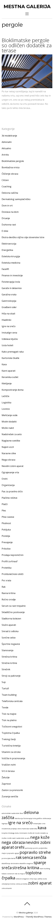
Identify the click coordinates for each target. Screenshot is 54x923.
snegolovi (29, 863)
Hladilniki (6, 319)
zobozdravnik (7, 888)
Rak (4, 586)
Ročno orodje (9, 599)
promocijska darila (8, 858)
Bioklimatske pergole (13, 161)
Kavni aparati (8, 370)
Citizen (5, 180)
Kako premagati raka (13, 351)
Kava (4, 364)
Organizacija (8, 485)
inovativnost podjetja (9, 829)
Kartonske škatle (10, 358)
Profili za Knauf (9, 561)
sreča (7, 867)
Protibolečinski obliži (12, 574)
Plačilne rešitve (9, 497)
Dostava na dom (10, 211)
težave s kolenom (8, 874)
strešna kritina (25, 867)
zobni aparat (40, 883)
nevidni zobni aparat (26, 845)
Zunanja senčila (10, 796)
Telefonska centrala (12, 701)
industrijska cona (39, 824)
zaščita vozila (42, 879)
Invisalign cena (9, 332)
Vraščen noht (9, 764)
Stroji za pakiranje (11, 675)
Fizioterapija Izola (11, 281)
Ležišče (5, 396)
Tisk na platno (9, 720)
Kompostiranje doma (12, 389)
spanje (40, 862)
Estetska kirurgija (11, 256)
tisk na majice (20, 874)
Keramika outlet (10, 377)
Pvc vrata (6, 580)
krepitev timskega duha (10, 833)
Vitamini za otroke (11, 752)
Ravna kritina (8, 593)
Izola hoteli (7, 345)
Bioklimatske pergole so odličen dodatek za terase (27, 45)
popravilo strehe (35, 852)
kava (42, 827)
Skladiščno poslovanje (13, 612)
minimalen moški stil (26, 833)
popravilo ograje (13, 853)
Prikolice (6, 548)
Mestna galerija (26, 912)
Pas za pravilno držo (12, 491)
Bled (21, 813)
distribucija (19, 818)
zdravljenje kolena (8, 884)
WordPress (19, 916)
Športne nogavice (11, 643)
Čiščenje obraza (10, 173)
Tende (5, 707)
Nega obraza (8, 459)
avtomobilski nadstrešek (10, 813)
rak (19, 857)
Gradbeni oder (9, 307)
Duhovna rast (9, 224)
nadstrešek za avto (23, 838)
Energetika (7, 250)
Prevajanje (7, 542)
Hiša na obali (8, 313)
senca (27, 857)
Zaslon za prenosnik (12, 790)
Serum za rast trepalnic (14, 605)
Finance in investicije (12, 275)
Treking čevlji (9, 739)
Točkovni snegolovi (12, 726)
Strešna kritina (9, 656)
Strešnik (6, 669)
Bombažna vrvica (10, 167)
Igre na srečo (9, 326)
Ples (4, 510)
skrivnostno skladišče (18, 863)
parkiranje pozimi (31, 848)
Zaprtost (6, 783)
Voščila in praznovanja (13, 758)
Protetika (6, 567)
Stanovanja (7, 650)
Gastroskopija (9, 300)
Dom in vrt (7, 205)
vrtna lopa (33, 879)
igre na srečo (20, 822)
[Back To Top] (27, 903)
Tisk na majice (9, 713)
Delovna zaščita (10, 192)
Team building (9, 694)
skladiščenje (6, 863)
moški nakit (11, 838)
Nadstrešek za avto (12, 434)
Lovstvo (6, 408)
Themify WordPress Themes (39, 916)
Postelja (6, 535)
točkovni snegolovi (22, 879)
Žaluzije (6, 777)
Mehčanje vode (9, 415)
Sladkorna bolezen (11, 618)
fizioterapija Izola (29, 818)
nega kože (40, 837)
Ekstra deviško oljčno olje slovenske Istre (23, 237)
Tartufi (5, 688)
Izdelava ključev (10, 338)
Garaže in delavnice (12, 288)
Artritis (5, 154)
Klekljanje (7, 383)
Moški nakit (8, 427)
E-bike (5, 230)
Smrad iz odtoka (10, 631)
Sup (4, 682)
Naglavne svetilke (11, 440)
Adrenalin (7, 142)
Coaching (6, 186)
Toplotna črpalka (11, 732)
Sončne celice (9, 637)
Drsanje (6, 218)
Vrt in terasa (8, 771)
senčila (40, 857)
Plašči (5, 504)
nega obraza (13, 842)
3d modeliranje (9, 135)
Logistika (6, 402)
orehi (19, 847)
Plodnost (6, 523)
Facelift (5, 269)
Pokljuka (6, 529)
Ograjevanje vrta (10, 472)
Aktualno (6, 148)
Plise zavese (8, 516)
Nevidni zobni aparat (12, 466)
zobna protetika (22, 884)
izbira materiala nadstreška (27, 829)
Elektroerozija (9, 243)
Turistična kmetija (11, 745)
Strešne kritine (9, 663)
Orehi (4, 478)
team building (45, 869)
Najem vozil (8, 447)
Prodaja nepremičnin (12, 555)
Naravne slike (9, 453)
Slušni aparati (9, 624)
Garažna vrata (9, 294)
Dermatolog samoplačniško (16, 199)
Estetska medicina (11, 262)
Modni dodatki (9, 421)
